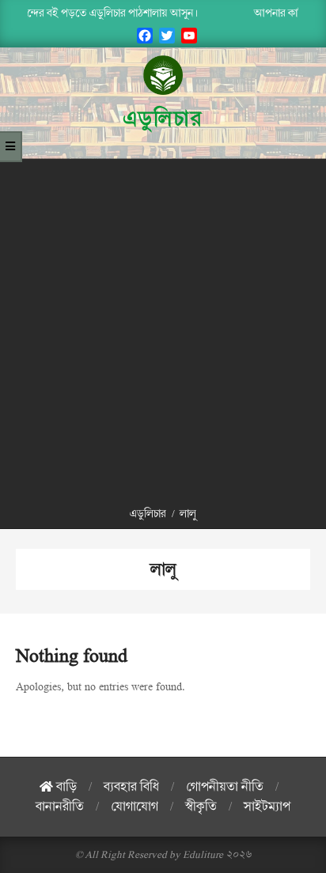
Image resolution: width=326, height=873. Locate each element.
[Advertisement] (163, 330)
